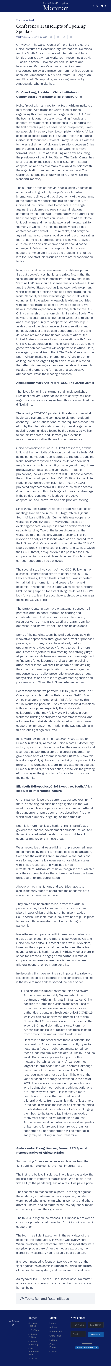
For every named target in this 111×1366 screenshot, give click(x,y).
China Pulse (55, 1335)
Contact (53, 1351)
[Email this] (51, 37)
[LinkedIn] (101, 6)
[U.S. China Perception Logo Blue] (55, 6)
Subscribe (95, 1334)
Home (52, 1323)
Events (53, 1340)
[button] (5, 6)
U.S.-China (34, 1330)
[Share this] (58, 37)
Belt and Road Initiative (52, 1298)
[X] (97, 6)
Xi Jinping (33, 1358)
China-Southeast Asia (33, 1351)
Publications (55, 1331)
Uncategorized (25, 20)
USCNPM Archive (24, 37)
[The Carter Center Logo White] (13, 1323)
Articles (53, 1327)
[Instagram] (93, 6)
